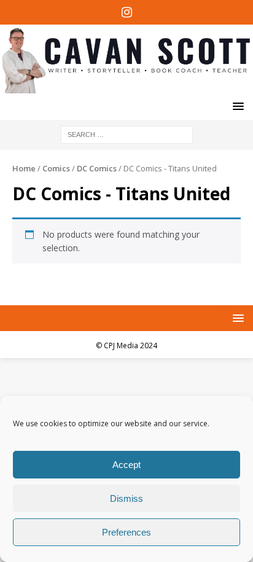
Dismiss (126, 498)
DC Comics (97, 168)
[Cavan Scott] (126, 86)
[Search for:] (127, 133)
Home (24, 168)
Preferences (126, 532)
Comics (56, 168)
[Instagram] (127, 12)
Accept (126, 464)
